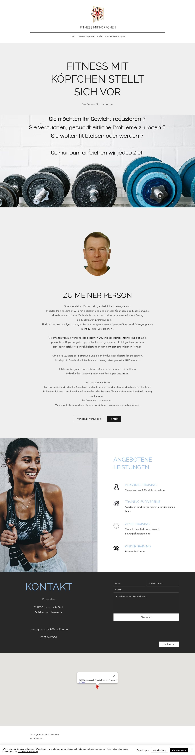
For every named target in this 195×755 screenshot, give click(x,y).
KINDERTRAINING (138, 546)
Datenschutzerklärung (28, 751)
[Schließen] (191, 750)
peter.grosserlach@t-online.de (49, 629)
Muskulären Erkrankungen (96, 319)
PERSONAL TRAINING (141, 485)
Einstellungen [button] (142, 750)
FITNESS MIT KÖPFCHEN (98, 27)
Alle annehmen (179, 750)
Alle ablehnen (159, 750)
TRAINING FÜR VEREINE (142, 501)
